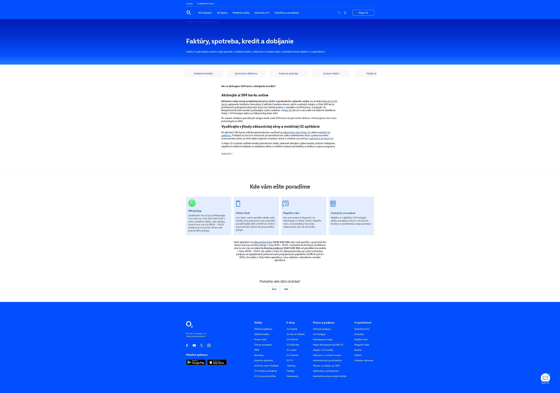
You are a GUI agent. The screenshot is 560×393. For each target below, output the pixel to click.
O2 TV (290, 360)
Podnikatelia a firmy (205, 3)
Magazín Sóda (361, 344)
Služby (258, 322)
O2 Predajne (319, 334)
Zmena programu (263, 344)
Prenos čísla (260, 339)
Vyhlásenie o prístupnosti (326, 370)
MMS (256, 349)
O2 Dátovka (293, 344)
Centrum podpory (322, 328)
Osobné (189, 3)
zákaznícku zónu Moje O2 (297, 132)
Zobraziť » (226, 153)
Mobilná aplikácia (263, 328)
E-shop (291, 322)
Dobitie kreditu (261, 334)
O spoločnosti (362, 322)
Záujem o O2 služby (323, 349)
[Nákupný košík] (345, 13)
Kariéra (358, 349)
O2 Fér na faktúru (296, 334)
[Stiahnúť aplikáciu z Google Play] (196, 362)
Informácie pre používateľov (327, 360)
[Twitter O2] (201, 345)
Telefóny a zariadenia (287, 12)
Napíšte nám (361, 339)
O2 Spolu (222, 12)
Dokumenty (292, 376)
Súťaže (358, 355)
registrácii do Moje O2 (321, 138)
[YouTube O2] (194, 345)
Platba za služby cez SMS (326, 365)
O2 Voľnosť (292, 339)
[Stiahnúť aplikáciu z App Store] (217, 362)
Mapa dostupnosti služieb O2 (328, 344)
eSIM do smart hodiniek (266, 365)
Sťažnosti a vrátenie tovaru (327, 355)
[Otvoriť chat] (545, 378)
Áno (274, 289)
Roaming (258, 355)
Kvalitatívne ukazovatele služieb (329, 376)
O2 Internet (292, 355)
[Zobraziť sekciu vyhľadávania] (339, 13)
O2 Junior (291, 349)
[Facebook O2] (187, 345)
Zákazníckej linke (263, 242)
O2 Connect (205, 12)
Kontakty (359, 334)
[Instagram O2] (209, 345)
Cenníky (290, 370)
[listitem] (203, 73)
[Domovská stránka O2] (189, 324)
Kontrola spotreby (263, 360)
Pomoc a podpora (323, 322)
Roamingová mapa (323, 339)
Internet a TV (262, 12)
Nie (286, 289)
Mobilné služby (241, 12)
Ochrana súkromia (363, 360)
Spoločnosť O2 (362, 328)
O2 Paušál (292, 328)
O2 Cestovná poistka (265, 376)
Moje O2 (363, 12)
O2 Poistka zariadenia (265, 370)
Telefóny (291, 365)
